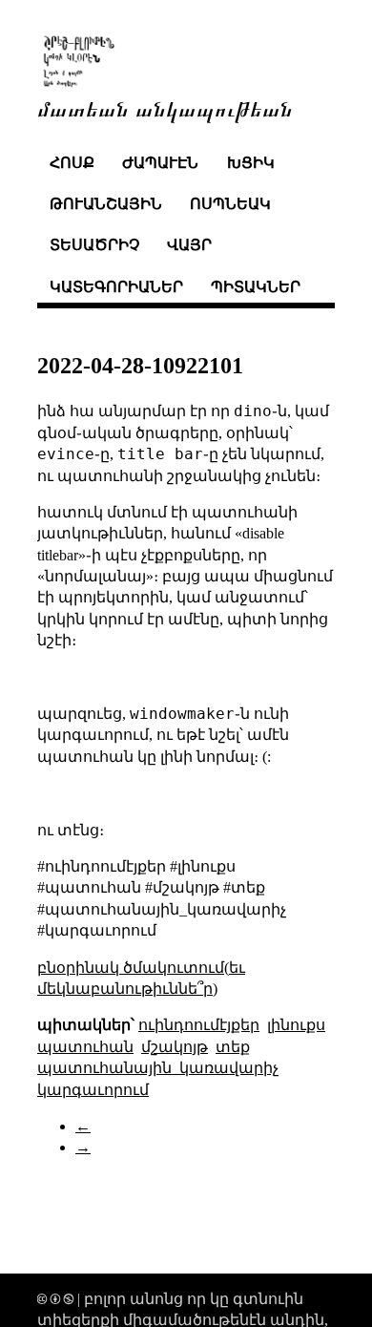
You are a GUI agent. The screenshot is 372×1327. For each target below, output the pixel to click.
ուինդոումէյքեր (198, 1025)
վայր (189, 245)
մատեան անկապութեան (165, 107)
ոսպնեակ (230, 204)
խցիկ (251, 163)
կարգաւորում (93, 1090)
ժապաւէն (160, 163)
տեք (233, 1047)
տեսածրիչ (94, 245)
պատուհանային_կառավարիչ (158, 1068)
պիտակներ (255, 287)
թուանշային (106, 204)
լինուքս (296, 1025)
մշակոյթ (174, 1047)
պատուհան (85, 1047)
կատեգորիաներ (116, 287)
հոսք (72, 163)
